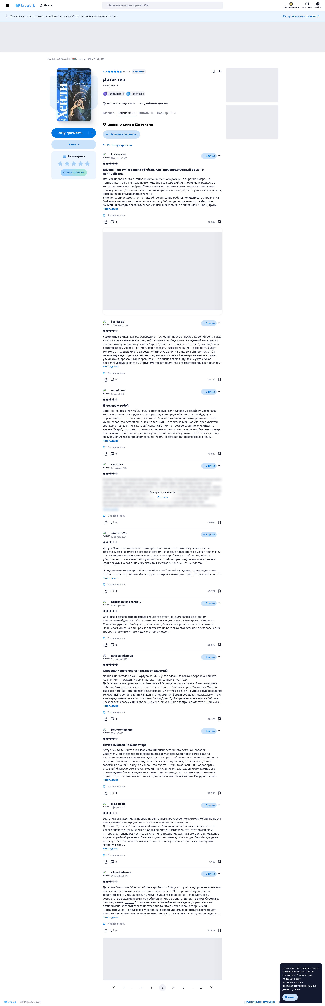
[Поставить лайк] (105, 222)
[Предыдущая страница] (114, 987)
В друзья (210, 156)
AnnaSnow (118, 390)
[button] (74, 94)
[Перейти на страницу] (162, 624)
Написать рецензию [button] (123, 134)
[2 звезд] (67, 164)
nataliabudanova (122, 655)
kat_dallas (117, 322)
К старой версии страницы (299, 16)
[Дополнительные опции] (92, 133)
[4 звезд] (80, 164)
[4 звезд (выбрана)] (117, 71)
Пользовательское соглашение (259, 1002)
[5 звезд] (87, 164)
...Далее (295, 989)
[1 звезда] (60, 164)
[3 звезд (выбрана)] (114, 71)
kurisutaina (118, 154)
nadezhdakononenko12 (126, 602)
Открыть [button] (162, 497)
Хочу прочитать (70, 133)
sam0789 (117, 464)
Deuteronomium (122, 729)
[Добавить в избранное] (213, 71)
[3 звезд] (74, 164)
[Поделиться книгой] (219, 71)
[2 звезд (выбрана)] (111, 71)
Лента (48, 5)
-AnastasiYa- (119, 533)
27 (201, 987)
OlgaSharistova (121, 872)
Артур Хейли (110, 85)
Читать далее (110, 208)
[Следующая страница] (211, 987)
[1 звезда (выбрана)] (108, 71)
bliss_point (118, 804)
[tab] (109, 113)
